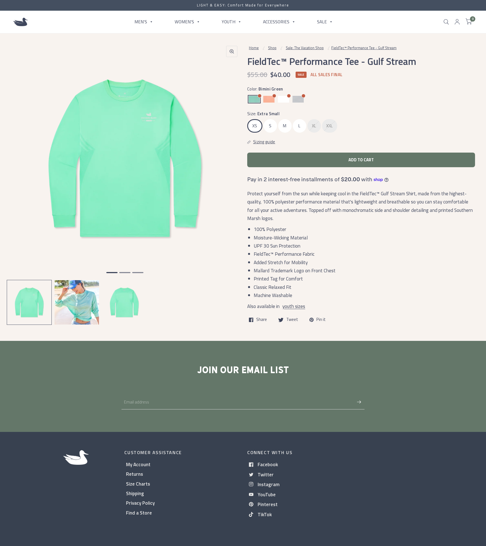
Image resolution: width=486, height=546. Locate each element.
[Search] (446, 22)
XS (254, 126)
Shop (272, 48)
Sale (322, 21)
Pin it (321, 320)
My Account (138, 464)
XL (314, 126)
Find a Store (139, 512)
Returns (134, 474)
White (283, 99)
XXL (329, 126)
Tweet (292, 320)
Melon (269, 99)
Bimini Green (254, 99)
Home (254, 48)
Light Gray (298, 99)
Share (261, 320)
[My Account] (457, 22)
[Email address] (358, 402)
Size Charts (138, 484)
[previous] (18, 179)
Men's (140, 21)
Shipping (135, 493)
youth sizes (293, 306)
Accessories (276, 21)
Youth (228, 21)
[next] (231, 179)
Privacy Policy (140, 503)
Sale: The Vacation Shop (305, 48)
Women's (184, 21)
